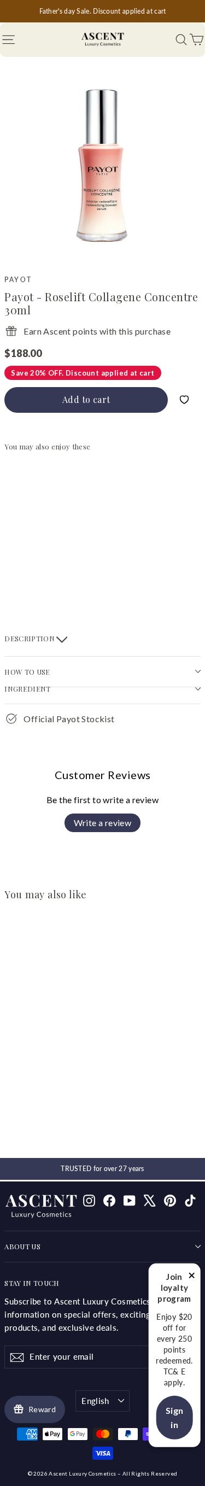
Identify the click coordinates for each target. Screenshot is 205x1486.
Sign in (175, 1417)
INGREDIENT (27, 688)
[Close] (192, 1277)
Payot (18, 280)
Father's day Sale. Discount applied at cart (102, 11)
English (95, 1401)
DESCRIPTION (30, 638)
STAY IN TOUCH (31, 1283)
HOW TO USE (27, 671)
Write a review (103, 822)
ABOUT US (22, 1246)
